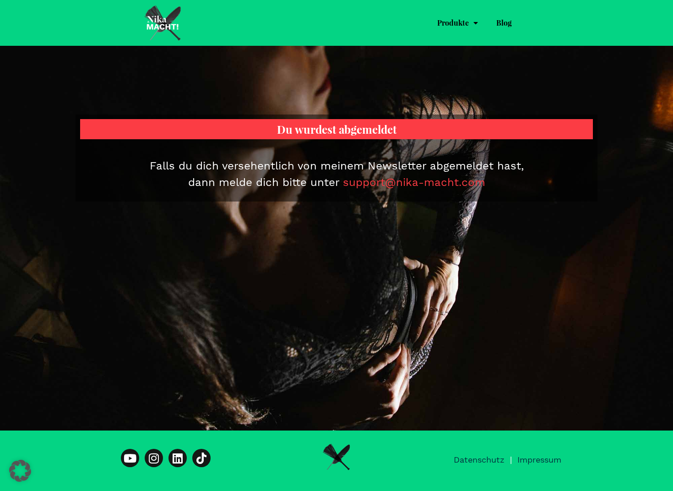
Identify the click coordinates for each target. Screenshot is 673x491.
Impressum (539, 459)
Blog (504, 22)
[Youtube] (130, 458)
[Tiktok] (201, 458)
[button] (20, 471)
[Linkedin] (177, 458)
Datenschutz (479, 459)
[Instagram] (154, 458)
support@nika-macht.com (414, 182)
